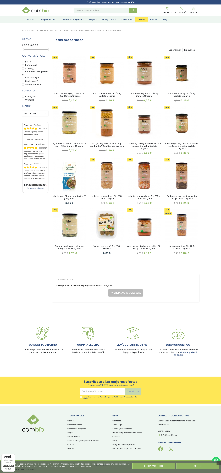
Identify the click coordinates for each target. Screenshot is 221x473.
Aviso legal (117, 425)
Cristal (29, 68)
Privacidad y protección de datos (127, 433)
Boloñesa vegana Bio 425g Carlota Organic (144, 94)
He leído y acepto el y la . (110, 398)
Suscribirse (133, 391)
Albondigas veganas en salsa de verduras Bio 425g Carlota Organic (181, 146)
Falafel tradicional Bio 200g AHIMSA (106, 247)
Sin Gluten (32, 77)
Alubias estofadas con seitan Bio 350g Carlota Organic (144, 247)
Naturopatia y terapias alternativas (83, 440)
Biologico (31, 65)
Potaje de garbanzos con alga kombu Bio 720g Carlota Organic (107, 144)
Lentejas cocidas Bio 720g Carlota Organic (181, 247)
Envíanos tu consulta (127, 293)
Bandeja (30, 96)
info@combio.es (169, 435)
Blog (114, 440)
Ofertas (70, 444)
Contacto (116, 421)
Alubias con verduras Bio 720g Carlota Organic (144, 197)
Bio (28, 62)
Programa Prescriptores (123, 444)
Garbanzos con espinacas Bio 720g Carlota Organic (182, 197)
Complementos (74, 425)
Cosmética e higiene (76, 429)
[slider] (23, 49)
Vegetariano (33, 84)
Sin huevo (31, 81)
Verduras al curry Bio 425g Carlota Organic (181, 94)
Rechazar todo (153, 465)
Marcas (70, 448)
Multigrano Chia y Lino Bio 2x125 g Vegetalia (69, 197)
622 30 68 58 (163, 425)
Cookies (116, 436)
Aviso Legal (105, 397)
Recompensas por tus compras (126, 448)
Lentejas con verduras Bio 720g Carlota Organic (106, 197)
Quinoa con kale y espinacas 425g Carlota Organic (69, 247)
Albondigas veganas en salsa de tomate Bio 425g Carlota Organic (144, 146)
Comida (71, 421)
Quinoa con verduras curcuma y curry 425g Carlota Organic (69, 144)
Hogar (70, 433)
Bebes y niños (73, 436)
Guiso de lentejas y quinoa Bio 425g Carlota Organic (69, 94)
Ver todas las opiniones (35, 188)
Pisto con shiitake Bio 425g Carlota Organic (107, 94)
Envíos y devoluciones (122, 429)
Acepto (198, 465)
